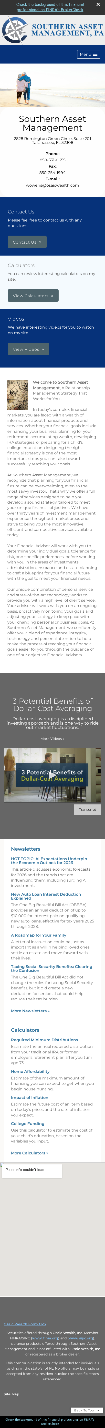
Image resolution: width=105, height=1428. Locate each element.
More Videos (52, 738)
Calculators (25, 1030)
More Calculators (29, 1153)
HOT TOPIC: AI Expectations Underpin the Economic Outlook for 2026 (49, 861)
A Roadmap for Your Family (38, 935)
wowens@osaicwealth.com (52, 185)
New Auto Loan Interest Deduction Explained (46, 896)
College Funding (27, 1123)
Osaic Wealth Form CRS (25, 1324)
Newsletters (25, 849)
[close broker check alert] (98, 4)
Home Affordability (30, 1071)
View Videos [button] (26, 349)
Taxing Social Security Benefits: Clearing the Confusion (51, 968)
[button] (88, 54)
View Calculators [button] (31, 296)
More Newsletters (30, 1011)
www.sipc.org (81, 1338)
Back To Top (84, 1410)
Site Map (11, 1394)
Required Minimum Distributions (44, 1040)
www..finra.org (45, 1338)
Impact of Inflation (29, 1097)
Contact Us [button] (25, 242)
